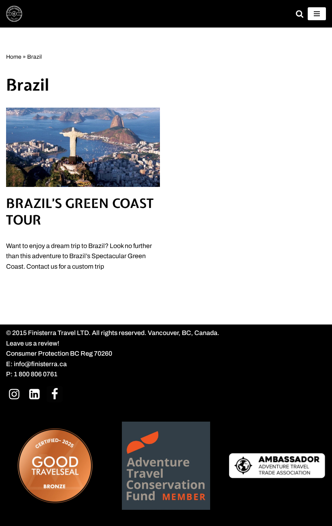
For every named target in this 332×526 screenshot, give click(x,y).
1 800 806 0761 (35, 374)
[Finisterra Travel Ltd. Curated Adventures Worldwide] (14, 14)
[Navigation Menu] (317, 13)
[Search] (300, 14)
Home (13, 57)
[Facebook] (55, 394)
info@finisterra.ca (40, 364)
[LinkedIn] (34, 394)
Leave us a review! (33, 343)
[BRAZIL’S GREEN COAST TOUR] (83, 147)
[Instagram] (14, 394)
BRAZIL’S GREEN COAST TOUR (79, 212)
